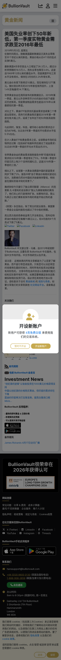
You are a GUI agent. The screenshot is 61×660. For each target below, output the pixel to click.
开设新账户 (41, 346)
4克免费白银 (33, 332)
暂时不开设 (20, 346)
